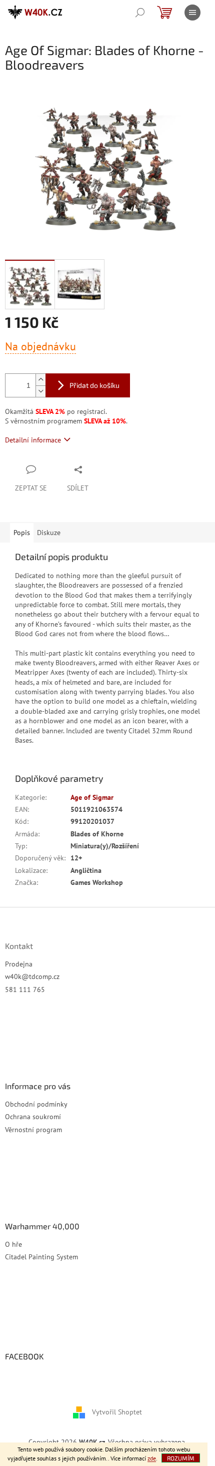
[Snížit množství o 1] (41, 391)
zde (152, 1458)
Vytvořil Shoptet (117, 1411)
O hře (13, 1244)
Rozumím (180, 1457)
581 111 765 (25, 989)
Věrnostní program (33, 1129)
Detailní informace (33, 439)
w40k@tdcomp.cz (32, 976)
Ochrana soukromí (33, 1116)
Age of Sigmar (92, 797)
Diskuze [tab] (48, 532)
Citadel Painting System (41, 1256)
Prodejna (18, 963)
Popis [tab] (22, 532)
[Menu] (192, 13)
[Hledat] (140, 13)
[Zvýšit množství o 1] (41, 379)
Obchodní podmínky (36, 1104)
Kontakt (19, 945)
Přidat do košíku (95, 385)
